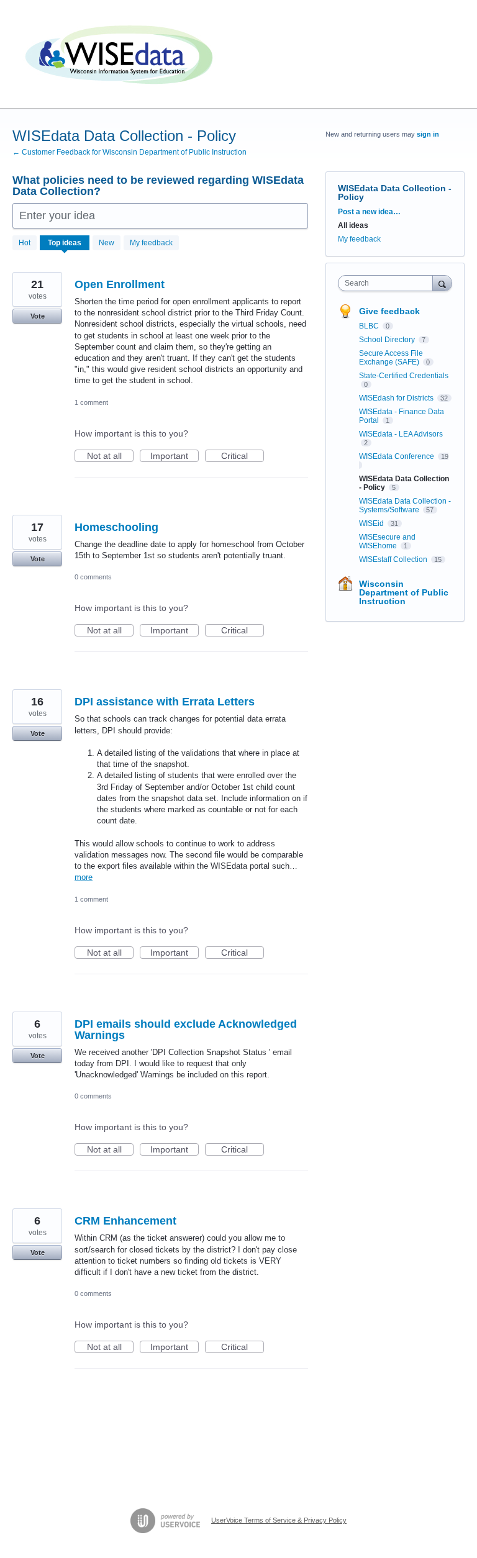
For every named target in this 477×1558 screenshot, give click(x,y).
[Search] (442, 283)
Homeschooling (116, 527)
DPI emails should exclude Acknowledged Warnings (186, 1029)
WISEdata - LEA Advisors (401, 434)
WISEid (372, 523)
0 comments (93, 577)
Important (174, 456)
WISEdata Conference (397, 456)
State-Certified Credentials (403, 375)
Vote (37, 316)
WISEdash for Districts (397, 398)
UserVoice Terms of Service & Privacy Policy (279, 1520)
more (84, 877)
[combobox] (388, 283)
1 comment (91, 402)
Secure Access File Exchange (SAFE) (391, 357)
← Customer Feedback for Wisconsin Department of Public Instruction (129, 152)
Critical (242, 456)
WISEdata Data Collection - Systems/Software (405, 505)
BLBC (370, 326)
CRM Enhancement (125, 1221)
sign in (428, 134)
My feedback (151, 242)
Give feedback (389, 311)
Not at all (110, 456)
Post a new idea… (369, 211)
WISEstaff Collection (394, 559)
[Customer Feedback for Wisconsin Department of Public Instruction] (121, 54)
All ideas (353, 225)
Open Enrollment (120, 284)
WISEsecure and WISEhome (387, 541)
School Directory (388, 339)
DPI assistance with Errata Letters (165, 701)
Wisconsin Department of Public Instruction (403, 592)
